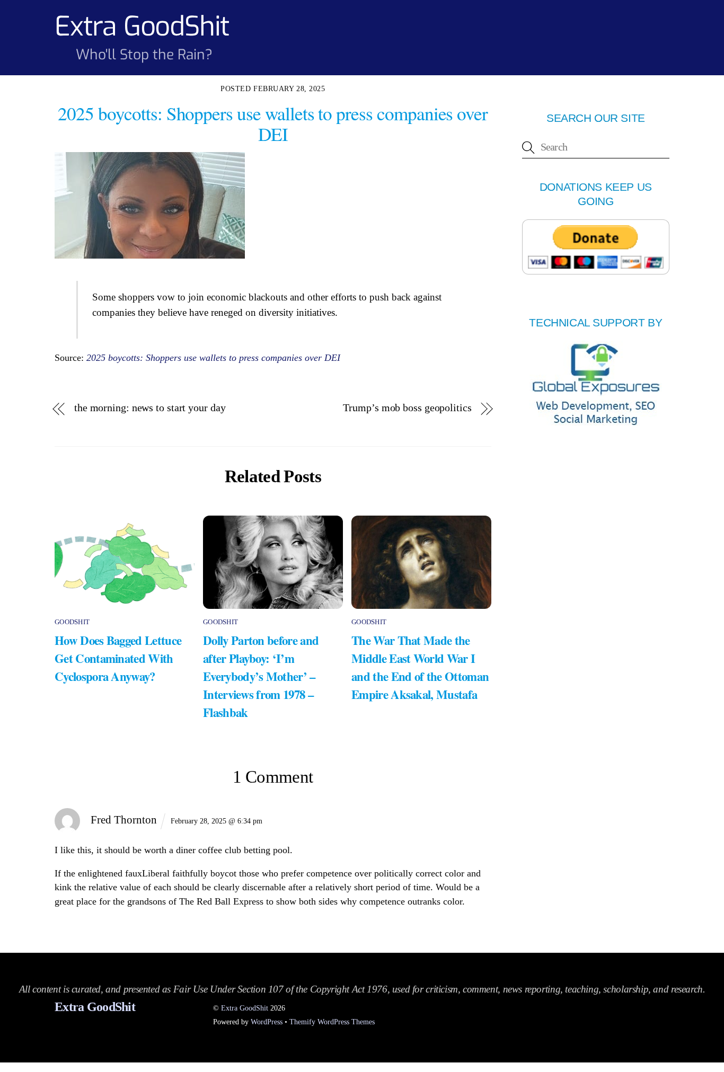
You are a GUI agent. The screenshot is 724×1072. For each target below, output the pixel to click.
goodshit (72, 622)
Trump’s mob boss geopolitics (407, 407)
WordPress (266, 1021)
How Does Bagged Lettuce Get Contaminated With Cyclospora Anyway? (118, 658)
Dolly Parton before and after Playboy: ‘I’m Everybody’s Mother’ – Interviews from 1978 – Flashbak (261, 676)
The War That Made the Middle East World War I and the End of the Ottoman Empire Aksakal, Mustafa (420, 667)
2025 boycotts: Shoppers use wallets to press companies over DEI (213, 357)
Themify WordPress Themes (332, 1021)
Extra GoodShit (244, 1008)
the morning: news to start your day (149, 407)
